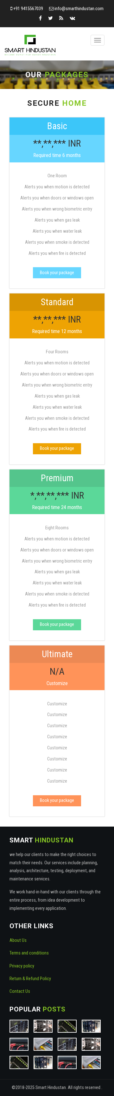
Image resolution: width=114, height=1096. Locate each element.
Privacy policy (22, 966)
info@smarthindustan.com (79, 8)
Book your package (57, 272)
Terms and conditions (29, 953)
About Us (18, 940)
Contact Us (20, 991)
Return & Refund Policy (30, 978)
